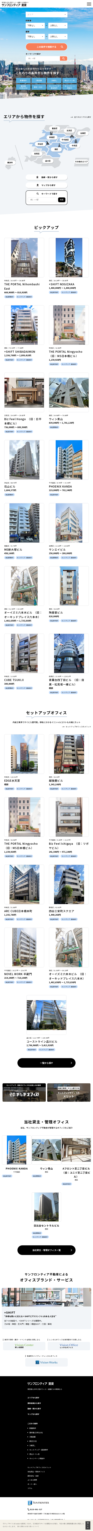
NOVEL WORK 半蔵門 (18, 974)
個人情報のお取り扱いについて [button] (28, 1526)
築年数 (23, 87)
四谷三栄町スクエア (61, 911)
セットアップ (54, 87)
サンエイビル (57, 549)
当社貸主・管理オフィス (36, 1471)
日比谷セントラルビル (46, 1225)
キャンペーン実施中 (37, 1458)
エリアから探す (33, 1397)
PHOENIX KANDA (60, 486)
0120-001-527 (36, 1509)
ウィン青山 (56, 419)
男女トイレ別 (70, 80)
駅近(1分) (33, 1441)
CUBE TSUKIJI (14, 680)
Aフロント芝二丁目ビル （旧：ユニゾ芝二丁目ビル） (77, 1172)
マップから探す (33, 1414)
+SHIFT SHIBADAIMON (19, 351)
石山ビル (10, 486)
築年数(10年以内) (36, 1432)
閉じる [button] (88, 1525)
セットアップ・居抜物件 (38, 1450)
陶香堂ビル (56, 612)
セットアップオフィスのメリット (78, 726)
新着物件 (23, 80)
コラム (29, 1488)
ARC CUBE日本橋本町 (18, 911)
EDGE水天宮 (12, 780)
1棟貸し (54, 80)
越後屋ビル (56, 780)
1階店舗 (39, 80)
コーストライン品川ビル (42, 1041)
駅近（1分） (38, 87)
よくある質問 (32, 1480)
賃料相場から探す (34, 1403)
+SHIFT (9, 1312)
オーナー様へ (32, 1484)
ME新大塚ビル (13, 549)
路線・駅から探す (34, 1408)
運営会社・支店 (33, 1476)
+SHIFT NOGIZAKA (61, 284)
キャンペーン (70, 87)
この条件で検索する (46, 46)
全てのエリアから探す (82, 117)
